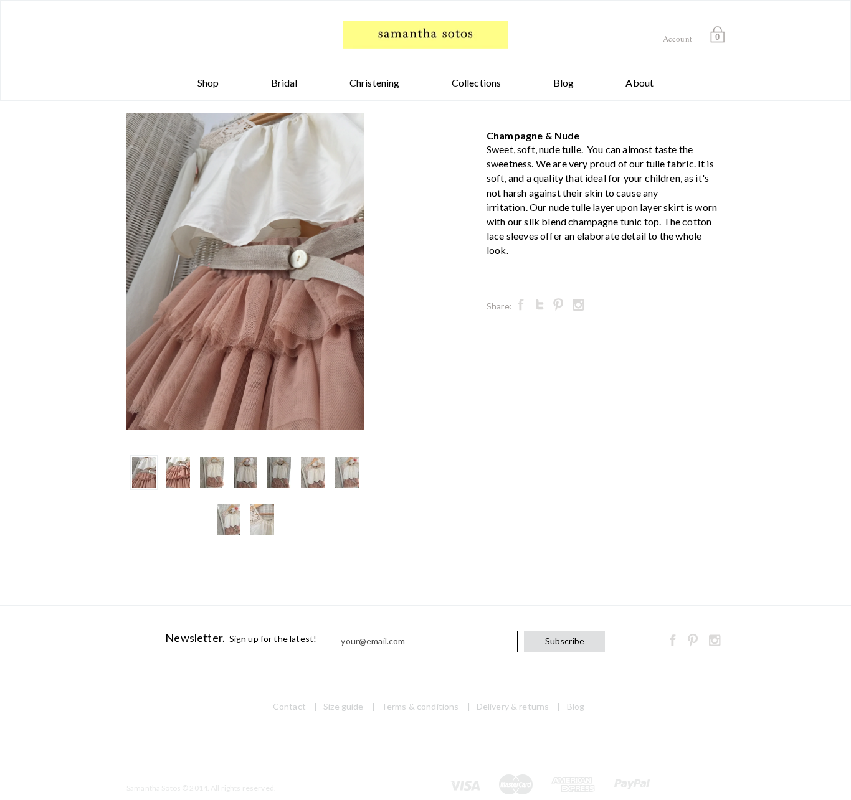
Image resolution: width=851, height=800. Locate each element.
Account (677, 38)
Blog (563, 82)
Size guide (343, 706)
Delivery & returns (513, 706)
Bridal (284, 82)
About (639, 82)
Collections (477, 82)
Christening (374, 82)
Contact (289, 706)
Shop (208, 82)
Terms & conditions (420, 706)
